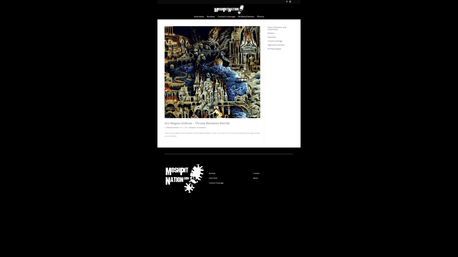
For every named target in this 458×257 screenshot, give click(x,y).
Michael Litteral (172, 127)
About (255, 178)
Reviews (211, 17)
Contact (256, 173)
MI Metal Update (274, 49)
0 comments (201, 127)
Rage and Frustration (276, 45)
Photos (260, 17)
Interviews (199, 17)
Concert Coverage (226, 17)
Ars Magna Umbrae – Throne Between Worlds (197, 123)
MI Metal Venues (246, 17)
